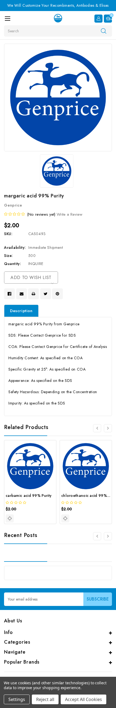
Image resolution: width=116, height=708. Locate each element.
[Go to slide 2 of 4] (108, 428)
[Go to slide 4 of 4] (97, 428)
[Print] (33, 293)
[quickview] (10, 518)
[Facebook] (9, 293)
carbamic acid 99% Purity (29, 495)
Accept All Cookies (83, 699)
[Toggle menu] (7, 18)
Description (21, 311)
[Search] (103, 30)
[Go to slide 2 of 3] (108, 536)
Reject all (45, 699)
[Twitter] (45, 293)
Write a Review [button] (69, 214)
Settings (16, 699)
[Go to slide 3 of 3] (97, 536)
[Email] (21, 293)
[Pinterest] (57, 293)
